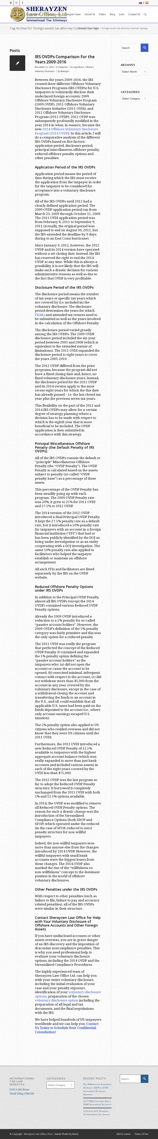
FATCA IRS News (19, 1089)
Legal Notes (78, 67)
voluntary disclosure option (56, 1000)
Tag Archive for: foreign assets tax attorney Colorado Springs (54, 28)
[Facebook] (22, 3)
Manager (65, 71)
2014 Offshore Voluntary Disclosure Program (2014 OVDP (66, 131)
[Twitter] (10, 3)
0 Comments (62, 67)
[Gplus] (16, 3)
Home (96, 28)
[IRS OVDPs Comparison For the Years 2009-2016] (17, 63)
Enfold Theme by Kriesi (66, 1134)
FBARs (40, 315)
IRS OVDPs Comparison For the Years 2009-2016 (65, 59)
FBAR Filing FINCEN (22, 1093)
